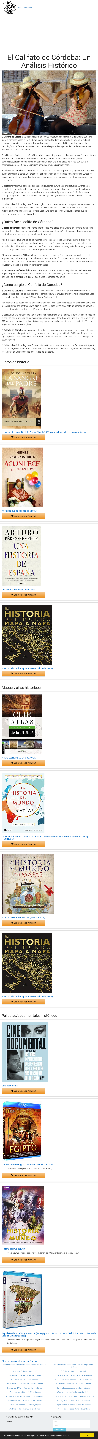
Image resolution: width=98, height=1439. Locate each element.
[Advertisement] (49, 33)
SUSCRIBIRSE (59, 1430)
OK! (87, 1435)
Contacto (10, 1422)
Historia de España (24, 7)
